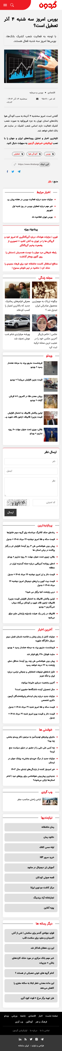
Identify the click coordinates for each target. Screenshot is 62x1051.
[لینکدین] (20, 1039)
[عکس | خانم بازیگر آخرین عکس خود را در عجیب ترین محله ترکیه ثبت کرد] (44, 322)
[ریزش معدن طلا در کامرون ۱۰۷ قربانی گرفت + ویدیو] (51, 401)
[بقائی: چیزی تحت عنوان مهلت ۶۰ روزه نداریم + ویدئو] (51, 435)
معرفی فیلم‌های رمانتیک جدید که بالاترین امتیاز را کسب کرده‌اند (17, 305)
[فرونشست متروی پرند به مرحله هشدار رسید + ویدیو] (51, 368)
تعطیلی (17, 154)
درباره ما (33, 1030)
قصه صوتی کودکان (45, 878)
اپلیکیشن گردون (20, 1030)
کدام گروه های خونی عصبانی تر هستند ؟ (34, 973)
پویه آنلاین (49, 908)
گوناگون (29, 1022)
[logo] (46, 5)
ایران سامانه (23, 1046)
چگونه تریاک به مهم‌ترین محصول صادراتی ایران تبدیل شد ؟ (44, 305)
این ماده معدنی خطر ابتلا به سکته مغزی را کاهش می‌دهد (34, 985)
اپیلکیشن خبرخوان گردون (40, 143)
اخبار (41, 1016)
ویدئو (6, 1016)
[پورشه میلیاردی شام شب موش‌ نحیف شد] (17, 322)
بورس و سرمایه (36, 92)
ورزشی (14, 1016)
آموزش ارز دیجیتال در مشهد (40, 868)
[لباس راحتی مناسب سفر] (50, 801)
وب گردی (19, 1022)
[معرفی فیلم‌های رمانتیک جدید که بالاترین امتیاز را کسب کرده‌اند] (17, 290)
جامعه (23, 1016)
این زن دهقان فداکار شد (42, 948)
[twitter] (13, 172)
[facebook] (7, 171)
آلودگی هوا (32, 154)
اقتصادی (51, 92)
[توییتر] (31, 1039)
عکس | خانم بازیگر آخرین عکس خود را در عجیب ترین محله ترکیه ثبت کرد (45, 340)
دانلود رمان (49, 837)
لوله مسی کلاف (46, 847)
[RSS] (25, 1039)
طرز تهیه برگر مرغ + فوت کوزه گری (37, 998)
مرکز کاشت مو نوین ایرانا (42, 888)
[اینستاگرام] (36, 1039)
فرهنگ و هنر (41, 1022)
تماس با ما (44, 1030)
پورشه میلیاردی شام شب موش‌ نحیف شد (17, 336)
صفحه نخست (51, 1016)
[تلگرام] (42, 1039)
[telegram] (19, 171)
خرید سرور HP (47, 857)
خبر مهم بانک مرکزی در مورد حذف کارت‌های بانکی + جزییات (33, 960)
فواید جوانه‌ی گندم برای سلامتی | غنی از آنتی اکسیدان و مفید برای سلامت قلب (33, 935)
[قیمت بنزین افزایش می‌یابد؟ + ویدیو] (51, 385)
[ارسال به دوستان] (37, 99)
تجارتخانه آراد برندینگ (43, 898)
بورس (48, 154)
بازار (49, 182)
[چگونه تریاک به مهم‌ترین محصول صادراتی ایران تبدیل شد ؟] (44, 290)
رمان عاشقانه (48, 827)
